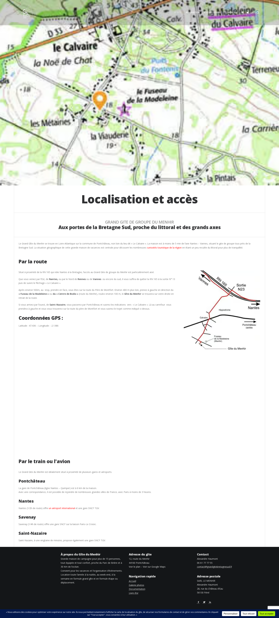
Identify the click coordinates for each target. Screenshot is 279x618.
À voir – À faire (212, 12)
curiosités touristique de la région (164, 247)
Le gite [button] (177, 12)
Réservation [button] (193, 12)
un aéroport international (62, 508)
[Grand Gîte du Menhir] (28, 12)
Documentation (137, 589)
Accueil (132, 581)
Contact (230, 12)
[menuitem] (178, 12)
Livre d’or (133, 593)
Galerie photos (136, 585)
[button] (243, 12)
